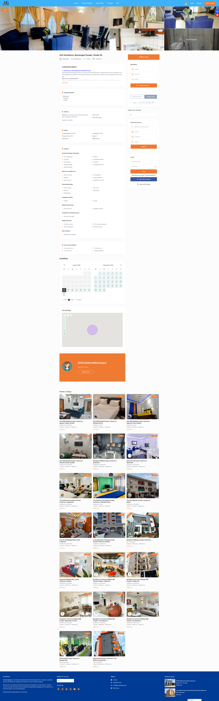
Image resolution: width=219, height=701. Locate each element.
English (191, 700)
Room (101, 425)
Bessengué (99, 117)
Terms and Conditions (70, 245)
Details (66, 130)
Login (143, 171)
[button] (92, 330)
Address (66, 111)
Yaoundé (184, 683)
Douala (97, 115)
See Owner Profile (83, 367)
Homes (76, 3)
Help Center (116, 688)
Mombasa (182, 692)
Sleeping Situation (69, 92)
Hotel (60, 662)
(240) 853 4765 (117, 682)
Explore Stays (100, 3)
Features (66, 149)
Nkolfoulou (179, 683)
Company (110, 3)
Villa (128, 542)
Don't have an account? (138, 175)
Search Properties (87, 3)
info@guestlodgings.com (120, 685)
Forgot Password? (150, 175)
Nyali (177, 692)
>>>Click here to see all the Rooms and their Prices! (76, 70)
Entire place (65, 59)
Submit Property (210, 3)
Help (117, 3)
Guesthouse (77, 59)
